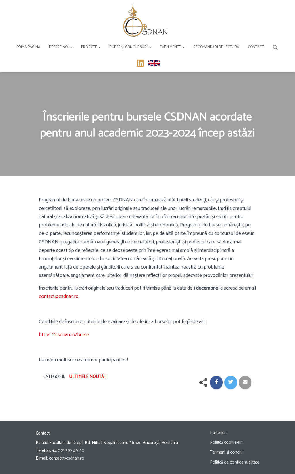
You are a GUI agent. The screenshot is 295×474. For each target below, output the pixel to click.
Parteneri (218, 432)
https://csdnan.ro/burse (64, 334)
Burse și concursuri (128, 47)
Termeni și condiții (226, 452)
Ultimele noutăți (88, 376)
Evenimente (171, 47)
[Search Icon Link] (275, 48)
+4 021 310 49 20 (68, 450)
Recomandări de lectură (216, 47)
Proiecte (89, 47)
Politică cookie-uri (226, 442)
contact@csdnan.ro (59, 296)
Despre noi (59, 47)
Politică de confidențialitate (234, 462)
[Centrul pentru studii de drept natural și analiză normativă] (145, 20)
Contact (256, 47)
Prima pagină (28, 47)
